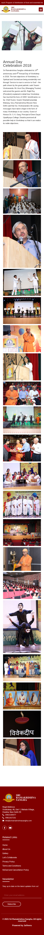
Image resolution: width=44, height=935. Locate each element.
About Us (6, 849)
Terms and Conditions (11, 866)
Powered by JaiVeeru (22, 925)
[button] (41, 9)
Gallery (5, 853)
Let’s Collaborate (9, 857)
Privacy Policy (8, 861)
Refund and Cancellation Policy (15, 870)
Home (5, 845)
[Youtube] (10, 828)
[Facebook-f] (4, 828)
